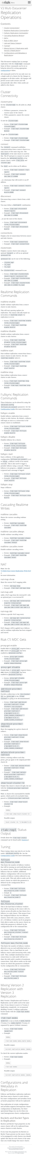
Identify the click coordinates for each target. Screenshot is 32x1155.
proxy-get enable (9, 645)
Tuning (6, 46)
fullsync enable (8, 413)
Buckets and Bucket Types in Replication (15, 1119)
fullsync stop (7, 484)
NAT (5, 38)
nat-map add (7, 592)
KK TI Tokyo (20, 1153)
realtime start (7, 350)
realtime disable (8, 331)
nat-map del (6, 611)
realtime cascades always (12, 531)
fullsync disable (8, 437)
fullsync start (7, 454)
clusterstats (6, 247)
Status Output (13, 831)
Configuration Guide (8, 409)
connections (6, 233)
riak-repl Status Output (12, 43)
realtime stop (7, 372)
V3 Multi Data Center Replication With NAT (16, 571)
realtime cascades (9, 514)
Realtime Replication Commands (16, 30)
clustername (6, 101)
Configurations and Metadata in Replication (15, 54)
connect (4, 144)
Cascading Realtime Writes (13, 36)
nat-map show (7, 579)
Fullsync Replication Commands (15, 33)
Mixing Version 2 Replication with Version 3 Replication (16, 49)
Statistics (25, 840)
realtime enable (8, 301)
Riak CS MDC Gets (10, 41)
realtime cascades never (12, 546)
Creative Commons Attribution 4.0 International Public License (16, 1148)
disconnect (6, 196)
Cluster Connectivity (11, 28)
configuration (5, 70)
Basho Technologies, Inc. (21, 1151)
